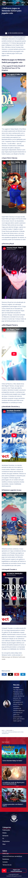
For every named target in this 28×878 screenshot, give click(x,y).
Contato (5, 862)
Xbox (3, 844)
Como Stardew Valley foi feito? (12, 760)
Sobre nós (5, 853)
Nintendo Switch (8, 37)
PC (3, 838)
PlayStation (6, 841)
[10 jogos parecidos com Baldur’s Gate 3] (14, 795)
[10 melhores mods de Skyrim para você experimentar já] (14, 773)
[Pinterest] (16, 674)
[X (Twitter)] (10, 674)
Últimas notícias (8, 2)
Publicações (6, 830)
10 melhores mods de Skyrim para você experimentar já (13, 783)
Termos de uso (6, 865)
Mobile (4, 833)
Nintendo (5, 835)
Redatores (5, 859)
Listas (18, 2)
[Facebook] (4, 674)
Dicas (23, 2)
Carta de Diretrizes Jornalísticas (12, 856)
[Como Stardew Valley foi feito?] (14, 751)
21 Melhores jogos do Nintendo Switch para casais (13, 657)
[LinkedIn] (22, 674)
